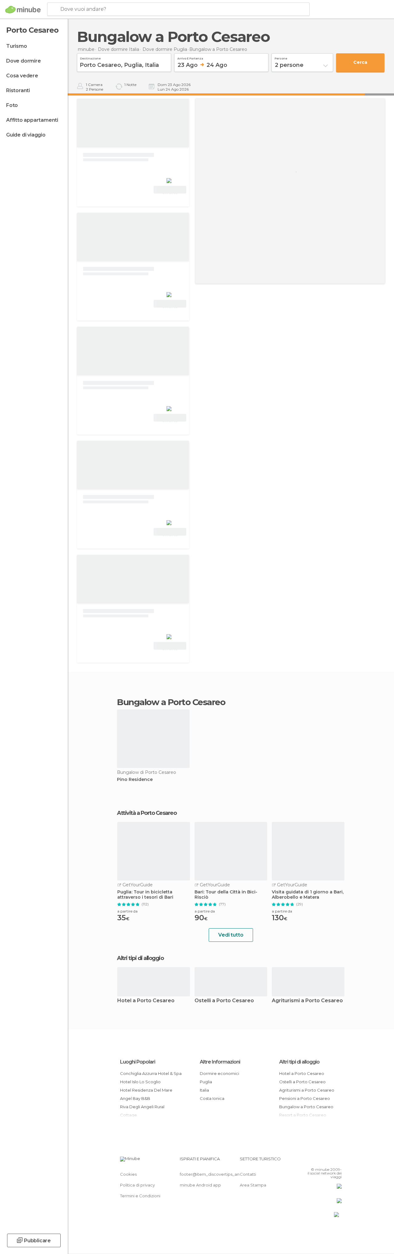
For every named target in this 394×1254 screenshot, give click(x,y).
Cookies (128, 1174)
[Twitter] (321, 1160)
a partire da (127, 911)
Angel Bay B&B (135, 1098)
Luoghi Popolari (137, 1062)
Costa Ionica (212, 1098)
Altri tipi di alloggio (299, 1062)
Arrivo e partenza (190, 58)
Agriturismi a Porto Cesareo (307, 1000)
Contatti (248, 1174)
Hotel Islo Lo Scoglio (140, 1081)
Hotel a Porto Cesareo (146, 1000)
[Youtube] (337, 1160)
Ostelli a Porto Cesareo (224, 1000)
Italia (204, 1090)
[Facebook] (313, 1160)
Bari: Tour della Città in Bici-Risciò (226, 894)
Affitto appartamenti (32, 120)
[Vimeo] (329, 1160)
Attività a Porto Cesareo (146, 813)
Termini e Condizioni (140, 1195)
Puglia (206, 1081)
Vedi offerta (170, 190)
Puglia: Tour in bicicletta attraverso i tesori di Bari (145, 894)
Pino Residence (135, 779)
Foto (12, 105)
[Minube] (23, 9)
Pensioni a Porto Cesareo (304, 1098)
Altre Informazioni (220, 1062)
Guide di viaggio (26, 135)
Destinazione (90, 58)
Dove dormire (23, 61)
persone (281, 58)
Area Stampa (253, 1185)
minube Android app (200, 1185)
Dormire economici (219, 1073)
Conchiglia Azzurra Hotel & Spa (151, 1073)
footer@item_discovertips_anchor (214, 1174)
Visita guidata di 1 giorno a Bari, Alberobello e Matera (308, 894)
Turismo (16, 46)
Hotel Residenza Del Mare (146, 1090)
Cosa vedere (22, 76)
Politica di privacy (137, 1185)
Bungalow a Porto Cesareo (306, 1106)
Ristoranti (18, 90)
